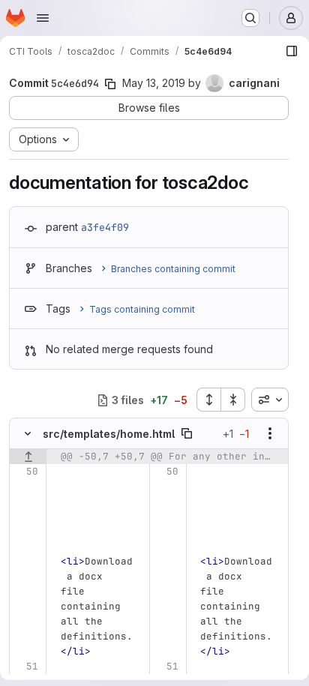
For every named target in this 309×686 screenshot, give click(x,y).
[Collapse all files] (233, 400)
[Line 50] (26, 471)
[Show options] (270, 433)
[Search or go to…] (251, 18)
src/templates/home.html (109, 433)
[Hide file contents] (28, 433)
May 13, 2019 (153, 82)
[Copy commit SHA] (110, 84)
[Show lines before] (28, 456)
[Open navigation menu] (43, 18)
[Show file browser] (292, 51)
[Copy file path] (187, 433)
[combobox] (270, 400)
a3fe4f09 (105, 227)
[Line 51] (26, 666)
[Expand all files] (208, 400)
